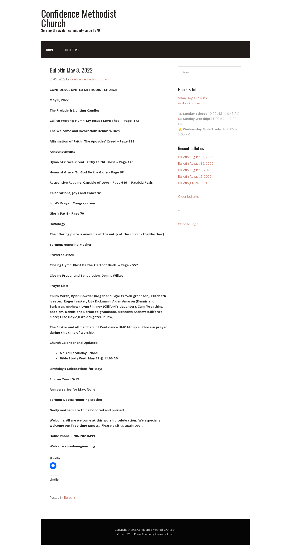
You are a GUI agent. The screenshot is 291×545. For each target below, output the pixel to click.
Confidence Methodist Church (79, 18)
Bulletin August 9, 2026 (195, 170)
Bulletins (72, 49)
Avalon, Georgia (189, 103)
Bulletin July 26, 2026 (193, 183)
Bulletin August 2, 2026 (195, 176)
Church (122, 534)
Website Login (188, 224)
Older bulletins (189, 196)
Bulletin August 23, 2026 (195, 157)
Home (50, 49)
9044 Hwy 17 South (192, 98)
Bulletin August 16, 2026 (195, 163)
